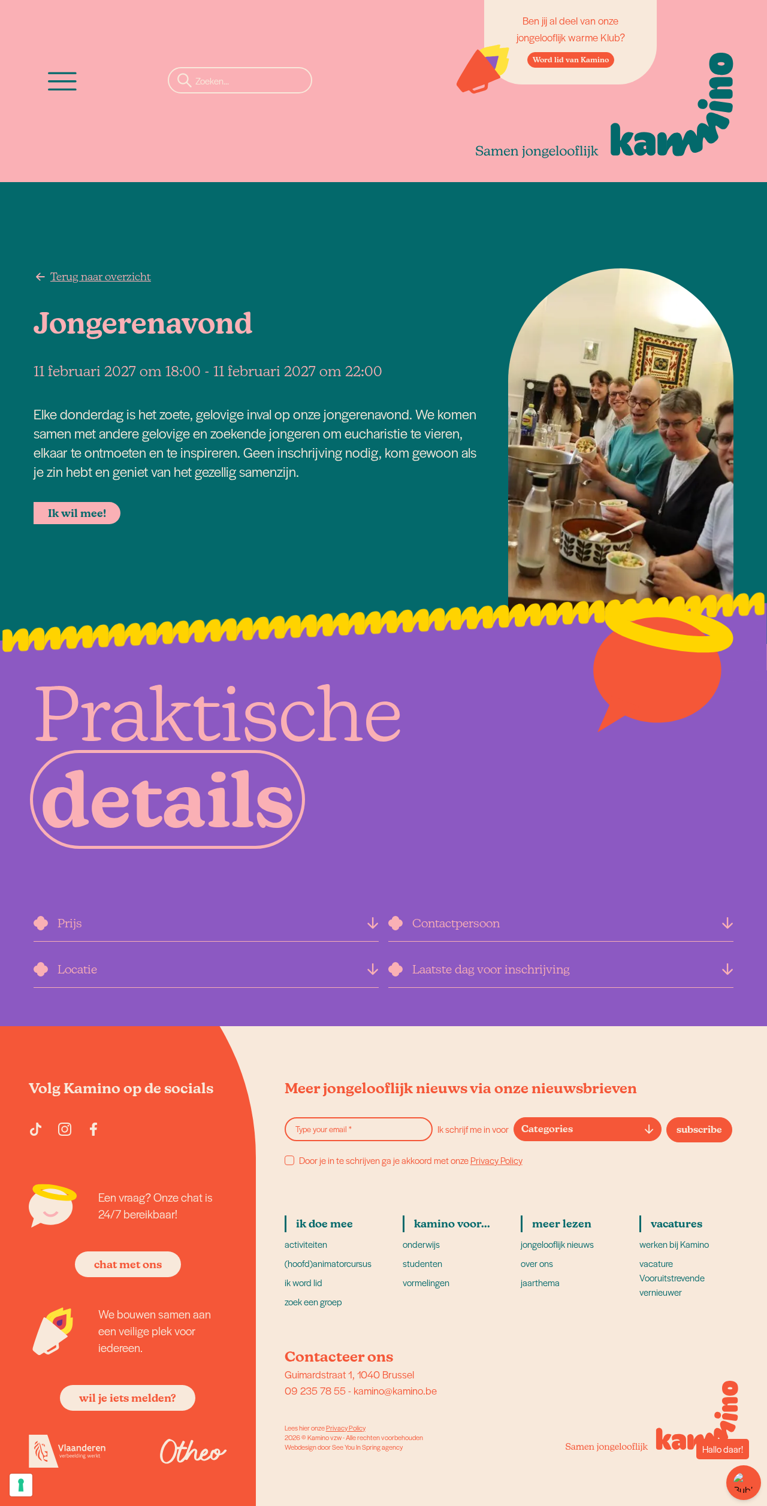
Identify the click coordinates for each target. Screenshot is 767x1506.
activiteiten (306, 1244)
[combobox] (588, 1129)
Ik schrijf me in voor (473, 1129)
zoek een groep (313, 1301)
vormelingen (426, 1282)
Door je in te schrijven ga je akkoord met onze (411, 1160)
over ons (537, 1263)
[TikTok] (36, 1129)
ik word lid (303, 1282)
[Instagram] (65, 1129)
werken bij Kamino (674, 1244)
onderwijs (421, 1244)
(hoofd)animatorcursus (328, 1263)
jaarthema (540, 1282)
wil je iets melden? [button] (127, 1398)
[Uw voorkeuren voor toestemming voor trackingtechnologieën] (21, 1485)
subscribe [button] (699, 1129)
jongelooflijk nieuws (557, 1244)
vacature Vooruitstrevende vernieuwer (672, 1277)
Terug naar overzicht (100, 276)
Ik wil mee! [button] (77, 513)
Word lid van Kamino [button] (571, 60)
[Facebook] (93, 1129)
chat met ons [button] (128, 1264)
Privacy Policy (496, 1160)
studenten (422, 1263)
